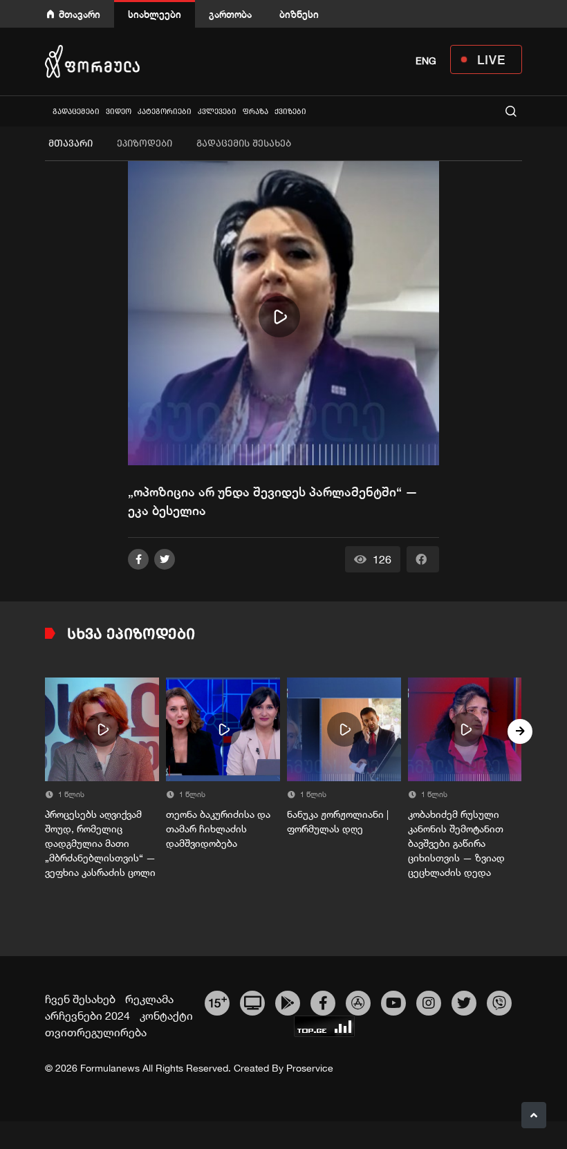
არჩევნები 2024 (87, 1015)
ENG (426, 60)
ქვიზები (290, 111)
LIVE (491, 59)
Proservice (309, 1068)
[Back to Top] (533, 1115)
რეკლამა (149, 999)
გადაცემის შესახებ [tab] (243, 143)
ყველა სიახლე (46, 111)
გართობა (230, 14)
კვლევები (217, 111)
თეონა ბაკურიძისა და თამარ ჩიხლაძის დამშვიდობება (218, 829)
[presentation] (47, 731)
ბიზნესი (299, 14)
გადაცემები (76, 111)
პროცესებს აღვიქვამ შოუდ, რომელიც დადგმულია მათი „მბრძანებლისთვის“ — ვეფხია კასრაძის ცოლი (100, 843)
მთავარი (79, 14)
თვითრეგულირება (96, 1032)
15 (217, 1001)
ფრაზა (255, 111)
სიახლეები (154, 14)
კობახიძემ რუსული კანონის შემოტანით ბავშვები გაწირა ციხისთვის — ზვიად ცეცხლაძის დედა (456, 843)
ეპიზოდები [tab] (144, 143)
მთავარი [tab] (70, 143)
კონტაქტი (166, 1015)
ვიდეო (118, 111)
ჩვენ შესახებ (80, 999)
